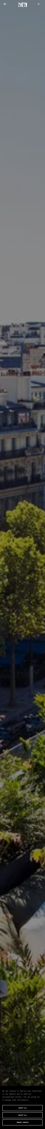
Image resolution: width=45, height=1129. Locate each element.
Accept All (22, 1108)
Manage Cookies (22, 1122)
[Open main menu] (4, 4)
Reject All (22, 1115)
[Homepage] (22, 4)
